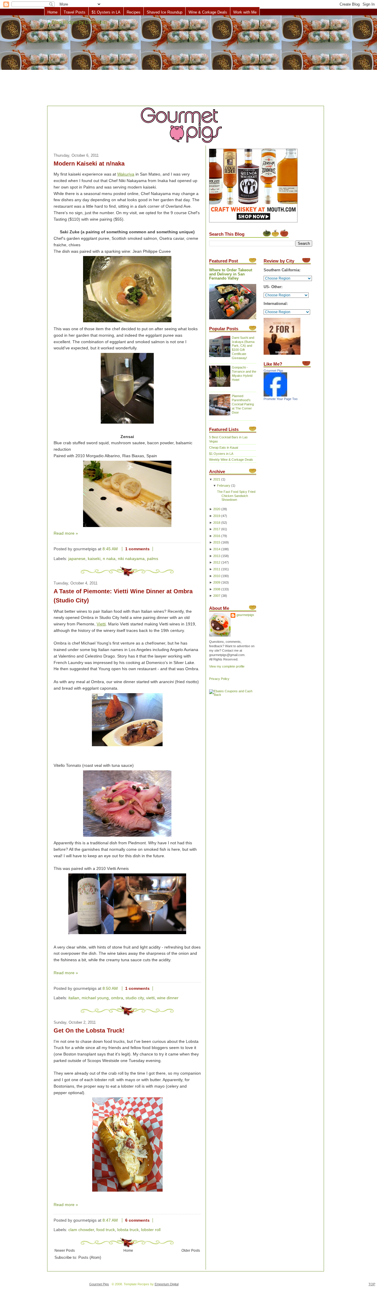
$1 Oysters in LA (106, 12)
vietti (150, 998)
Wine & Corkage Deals (207, 12)
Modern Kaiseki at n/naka (89, 163)
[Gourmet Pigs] (275, 395)
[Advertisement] (188, 61)
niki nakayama (131, 558)
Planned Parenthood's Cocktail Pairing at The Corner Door (243, 404)
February (223, 485)
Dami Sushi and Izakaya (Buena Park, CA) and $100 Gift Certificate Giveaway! (243, 348)
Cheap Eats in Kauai (223, 447)
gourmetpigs (245, 615)
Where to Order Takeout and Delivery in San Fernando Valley (230, 274)
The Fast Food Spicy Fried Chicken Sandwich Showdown (236, 496)
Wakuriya (125, 174)
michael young (95, 998)
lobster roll (151, 1230)
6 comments (137, 1220)
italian (73, 998)
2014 (216, 549)
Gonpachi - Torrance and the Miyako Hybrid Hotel (244, 373)
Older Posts (190, 1250)
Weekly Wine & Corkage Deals (231, 459)
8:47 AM (110, 1220)
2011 (216, 569)
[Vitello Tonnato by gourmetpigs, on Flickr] (127, 837)
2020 (216, 509)
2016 (216, 536)
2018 (216, 522)
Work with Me (245, 12)
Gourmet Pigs (273, 370)
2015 (216, 542)
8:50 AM (110, 988)
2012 (216, 562)
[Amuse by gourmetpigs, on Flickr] (127, 746)
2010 (216, 576)
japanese (76, 558)
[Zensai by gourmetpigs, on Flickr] (127, 527)
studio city (134, 998)
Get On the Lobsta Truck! (89, 1030)
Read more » (66, 533)
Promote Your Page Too (280, 399)
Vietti (101, 624)
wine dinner (167, 998)
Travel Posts (74, 12)
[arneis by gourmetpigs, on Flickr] (127, 934)
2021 (216, 479)
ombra (117, 998)
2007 (216, 595)
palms (152, 558)
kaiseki (94, 558)
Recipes (133, 12)
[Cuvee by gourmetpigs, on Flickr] (127, 424)
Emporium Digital (166, 1284)
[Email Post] (157, 549)
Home (52, 12)
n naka (109, 558)
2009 (216, 582)
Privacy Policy (219, 678)
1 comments (137, 549)
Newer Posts (64, 1250)
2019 (216, 516)
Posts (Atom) (89, 1258)
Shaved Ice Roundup (164, 12)
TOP (371, 1284)
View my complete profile (226, 666)
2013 (216, 556)
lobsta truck (128, 1230)
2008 (216, 589)
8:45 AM (110, 549)
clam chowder (81, 1230)
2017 (216, 529)
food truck (105, 1230)
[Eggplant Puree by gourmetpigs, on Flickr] (127, 322)
